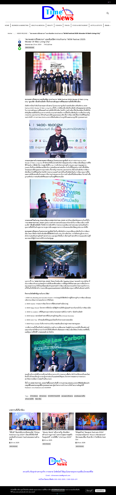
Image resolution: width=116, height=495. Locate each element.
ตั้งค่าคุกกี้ (89, 490)
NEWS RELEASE (22, 33)
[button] (109, 2)
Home (10, 33)
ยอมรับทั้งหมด (100, 490)
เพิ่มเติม (107, 25)
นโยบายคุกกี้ (31, 492)
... (14, 33)
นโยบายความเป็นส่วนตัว (19, 492)
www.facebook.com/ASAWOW (41, 387)
